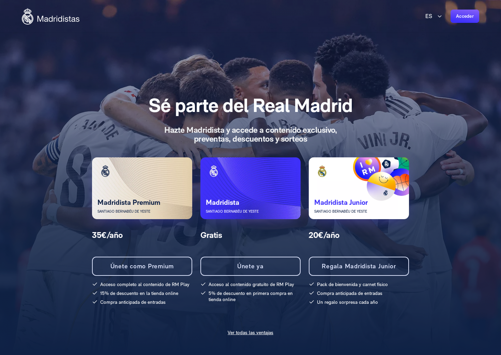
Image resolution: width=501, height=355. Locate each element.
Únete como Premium (142, 266)
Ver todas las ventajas (250, 332)
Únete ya (250, 266)
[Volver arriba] (50, 16)
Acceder (465, 16)
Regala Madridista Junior (359, 266)
